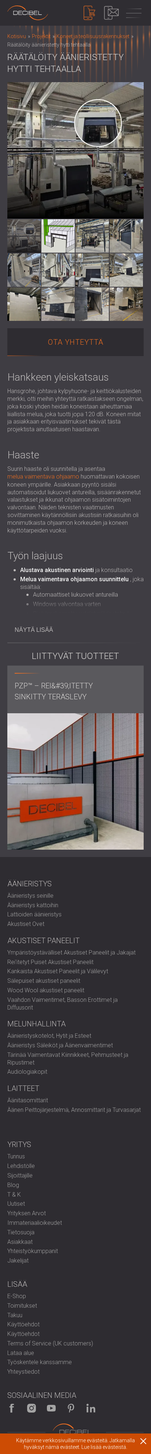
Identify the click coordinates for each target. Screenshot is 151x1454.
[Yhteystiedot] (111, 13)
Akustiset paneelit (43, 940)
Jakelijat (18, 1260)
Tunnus (16, 1156)
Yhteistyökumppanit (32, 1251)
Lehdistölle (21, 1165)
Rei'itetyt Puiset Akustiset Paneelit (50, 962)
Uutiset (16, 1203)
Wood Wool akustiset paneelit (45, 990)
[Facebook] (11, 1408)
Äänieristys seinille (30, 895)
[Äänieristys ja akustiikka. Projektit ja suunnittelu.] (27, 13)
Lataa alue (20, 1352)
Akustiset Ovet (25, 923)
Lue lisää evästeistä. (104, 1447)
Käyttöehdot (23, 1324)
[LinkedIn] (90, 1408)
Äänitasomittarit (27, 1100)
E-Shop (16, 1296)
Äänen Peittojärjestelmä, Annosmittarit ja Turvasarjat (74, 1109)
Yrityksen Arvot (26, 1213)
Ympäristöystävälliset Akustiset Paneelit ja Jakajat (71, 952)
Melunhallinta (36, 1023)
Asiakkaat (20, 1241)
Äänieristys (29, 883)
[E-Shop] (89, 13)
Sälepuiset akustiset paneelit (43, 980)
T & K (14, 1194)
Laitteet (23, 1088)
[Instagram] (31, 1408)
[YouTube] (51, 1408)
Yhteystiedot (23, 1371)
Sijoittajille (20, 1175)
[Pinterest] (71, 1408)
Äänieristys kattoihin (32, 905)
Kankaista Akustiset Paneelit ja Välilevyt (57, 971)
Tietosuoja (20, 1232)
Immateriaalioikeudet (34, 1222)
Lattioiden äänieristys (34, 914)
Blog (13, 1185)
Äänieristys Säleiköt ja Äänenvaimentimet (60, 1045)
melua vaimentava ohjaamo (43, 476)
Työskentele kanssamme (39, 1362)
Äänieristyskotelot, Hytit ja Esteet (49, 1035)
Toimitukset (22, 1305)
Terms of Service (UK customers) (50, 1343)
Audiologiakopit (27, 1071)
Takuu (14, 1315)
